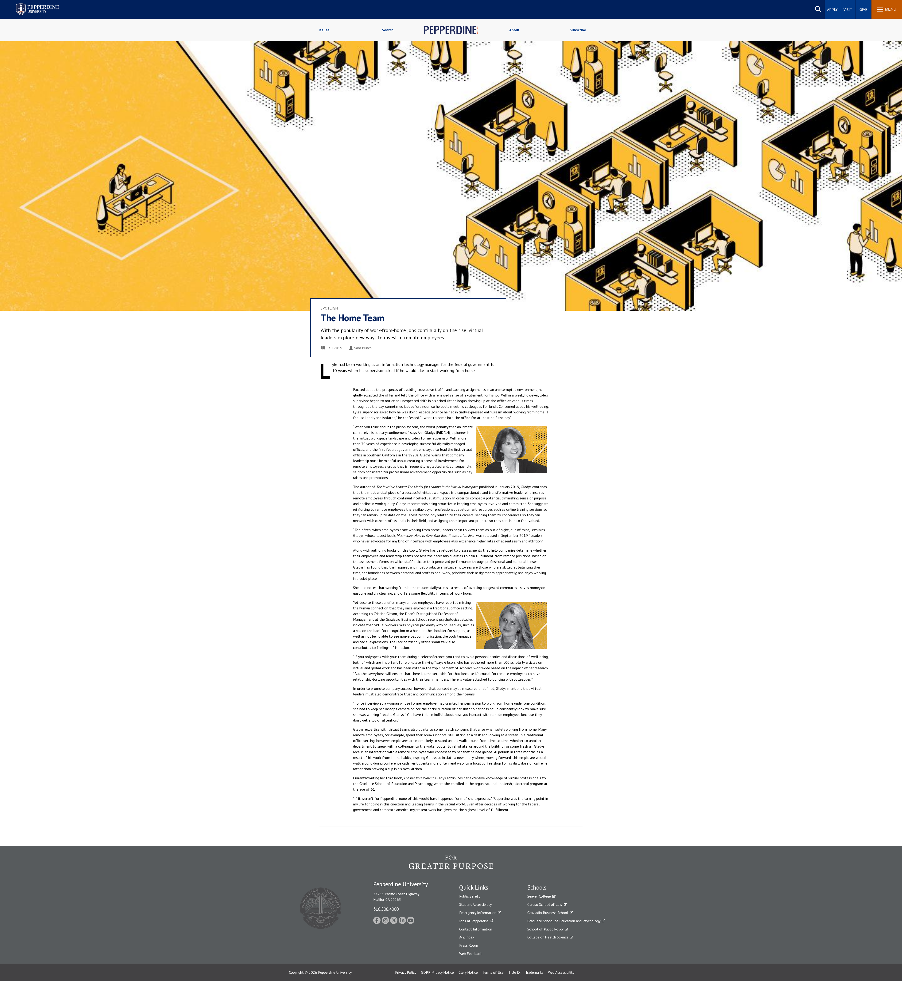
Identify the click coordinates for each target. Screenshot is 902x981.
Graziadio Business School (547, 912)
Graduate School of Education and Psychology (563, 920)
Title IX (514, 972)
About (514, 29)
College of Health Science (547, 937)
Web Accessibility (561, 972)
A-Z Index (466, 937)
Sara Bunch (363, 347)
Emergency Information (477, 912)
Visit (848, 9)
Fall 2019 (334, 347)
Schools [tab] (536, 887)
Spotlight (330, 308)
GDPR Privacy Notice (437, 972)
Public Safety (469, 896)
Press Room (468, 945)
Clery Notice (468, 972)
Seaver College (539, 896)
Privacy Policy (405, 972)
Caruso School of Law (544, 904)
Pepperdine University (32, 4)
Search (387, 29)
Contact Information (475, 929)
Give (863, 9)
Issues (324, 29)
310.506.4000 (386, 909)
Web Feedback (470, 953)
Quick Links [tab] (473, 887)
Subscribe (578, 29)
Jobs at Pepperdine (474, 920)
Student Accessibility (475, 904)
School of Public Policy (545, 929)
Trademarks (534, 972)
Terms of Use (493, 972)
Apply (832, 9)
